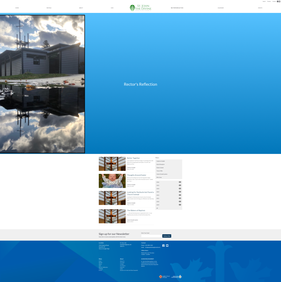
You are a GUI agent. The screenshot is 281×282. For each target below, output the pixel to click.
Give (112, 8)
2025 (169, 185)
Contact (274, 1)
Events (260, 8)
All (157, 208)
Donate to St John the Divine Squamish (129, 270)
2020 (169, 201)
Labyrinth (122, 267)
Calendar (221, 8)
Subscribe (166, 236)
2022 (169, 195)
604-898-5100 (149, 245)
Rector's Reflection (177, 8)
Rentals (49, 8)
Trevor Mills (160, 171)
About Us (122, 261)
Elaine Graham (160, 167)
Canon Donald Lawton (162, 174)
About (81, 8)
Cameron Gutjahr (161, 161)
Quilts (121, 268)
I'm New (122, 264)
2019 (169, 204)
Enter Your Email (145, 233)
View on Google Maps (104, 248)
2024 (169, 188)
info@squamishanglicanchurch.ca (153, 247)
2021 (169, 198)
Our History (122, 265)
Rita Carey (159, 177)
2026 (169, 182)
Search (264, 1)
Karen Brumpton (161, 164)
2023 (169, 191)
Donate (269, 1)
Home (17, 8)
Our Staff (122, 262)
